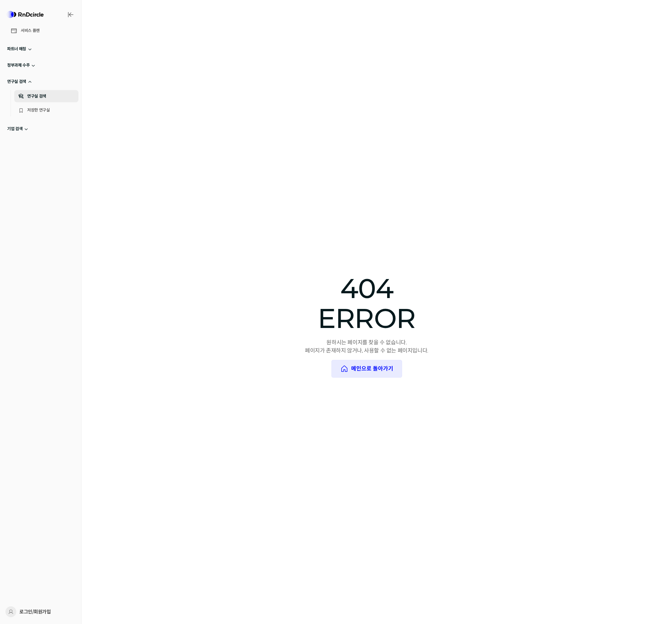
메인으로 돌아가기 (372, 368)
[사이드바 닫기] (71, 15)
